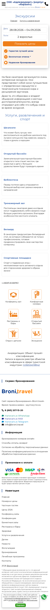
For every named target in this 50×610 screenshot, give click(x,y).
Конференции (9, 518)
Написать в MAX (14, 419)
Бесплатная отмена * (20, 57)
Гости (5, 36)
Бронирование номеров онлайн (18, 439)
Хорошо (20, 605)
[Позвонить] (46, 4)
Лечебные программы (13, 556)
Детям (5, 539)
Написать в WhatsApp (17, 416)
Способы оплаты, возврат (14, 443)
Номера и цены (9, 501)
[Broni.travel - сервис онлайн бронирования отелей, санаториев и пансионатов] (17, 391)
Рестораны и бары (11, 527)
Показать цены (25, 43)
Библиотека (11, 180)
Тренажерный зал (14, 203)
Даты (5, 29)
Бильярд (9, 229)
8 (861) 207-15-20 (14, 410)
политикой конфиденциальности (17, 598)
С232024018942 (31, 365)
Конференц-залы (10, 514)
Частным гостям (10, 505)
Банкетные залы (10, 522)
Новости (6, 544)
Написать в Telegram (16, 422)
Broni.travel (12, 566)
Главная (13, 21)
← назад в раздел (10, 283)
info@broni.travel (14, 424)
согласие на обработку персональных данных (22, 601)
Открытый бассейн (15, 153)
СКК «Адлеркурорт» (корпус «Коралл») (25, 3)
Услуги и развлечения (30, 21)
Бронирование (9, 552)
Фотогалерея (8, 548)
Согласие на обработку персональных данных (25, 447)
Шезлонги (10, 128)
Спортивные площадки (17, 258)
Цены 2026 (7, 510)
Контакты (6, 561)
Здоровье (6, 531)
